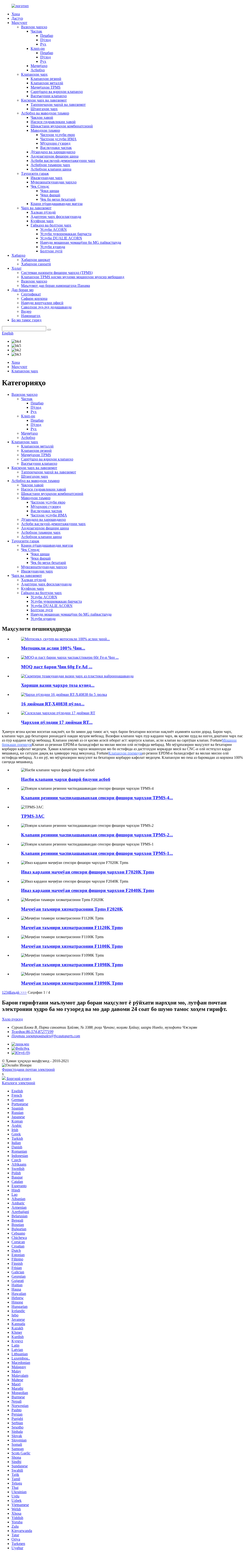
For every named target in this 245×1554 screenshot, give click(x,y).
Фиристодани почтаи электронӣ (28, 1069)
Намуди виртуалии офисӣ (42, 303)
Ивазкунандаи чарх (46, 178)
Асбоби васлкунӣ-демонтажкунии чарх (63, 161)
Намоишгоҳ (30, 316)
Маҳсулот (19, 23)
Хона (15, 14)
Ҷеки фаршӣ (50, 195)
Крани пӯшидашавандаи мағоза (57, 204)
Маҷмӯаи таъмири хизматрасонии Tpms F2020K (72, 909)
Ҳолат (16, 268)
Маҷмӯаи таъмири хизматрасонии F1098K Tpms (72, 964)
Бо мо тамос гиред (26, 320)
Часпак (36, 31)
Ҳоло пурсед (12, 1019)
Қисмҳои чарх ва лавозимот (44, 100)
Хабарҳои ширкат (35, 260)
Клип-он (38, 48)
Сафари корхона (34, 298)
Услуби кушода (52, 247)
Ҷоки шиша (49, 191)
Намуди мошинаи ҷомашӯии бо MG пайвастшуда (80, 242)
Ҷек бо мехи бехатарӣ (58, 199)
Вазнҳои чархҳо (34, 27)
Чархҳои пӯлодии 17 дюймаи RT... (57, 722)
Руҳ (43, 44)
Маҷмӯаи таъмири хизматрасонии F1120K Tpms (72, 927)
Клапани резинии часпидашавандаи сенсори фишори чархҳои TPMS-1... (97, 853)
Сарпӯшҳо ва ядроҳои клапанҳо (57, 92)
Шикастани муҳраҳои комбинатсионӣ (62, 126)
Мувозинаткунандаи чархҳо (54, 182)
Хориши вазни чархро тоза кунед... (58, 685)
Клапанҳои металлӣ (47, 83)
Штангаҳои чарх (44, 109)
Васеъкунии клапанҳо (49, 96)
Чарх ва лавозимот (36, 208)
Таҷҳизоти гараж (35, 173)
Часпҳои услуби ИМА (58, 139)
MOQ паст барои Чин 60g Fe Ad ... (56, 666)
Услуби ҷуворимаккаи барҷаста (65, 234)
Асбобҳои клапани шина (51, 169)
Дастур (17, 18)
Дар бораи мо (22, 290)
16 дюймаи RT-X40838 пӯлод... (52, 703)
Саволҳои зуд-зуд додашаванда (46, 307)
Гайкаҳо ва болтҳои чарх (51, 225)
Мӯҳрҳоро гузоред (55, 143)
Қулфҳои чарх (42, 221)
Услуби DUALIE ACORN (61, 238)
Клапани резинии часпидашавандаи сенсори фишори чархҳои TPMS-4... (97, 797)
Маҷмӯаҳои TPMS (46, 87)
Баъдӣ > (16, 992)
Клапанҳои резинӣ (46, 79)
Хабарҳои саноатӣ (36, 264)
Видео (26, 311)
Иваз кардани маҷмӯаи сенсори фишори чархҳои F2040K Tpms (87, 890)
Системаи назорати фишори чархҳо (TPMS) (57, 273)
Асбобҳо (38, 70)
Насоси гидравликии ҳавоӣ (53, 122)
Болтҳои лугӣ (51, 251)
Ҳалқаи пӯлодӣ (43, 212)
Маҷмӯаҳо (39, 66)
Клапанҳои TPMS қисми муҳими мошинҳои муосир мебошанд (72, 277)
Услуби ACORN (53, 229)
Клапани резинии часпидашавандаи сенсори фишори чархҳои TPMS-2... (97, 834)
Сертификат (31, 294)
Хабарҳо (18, 255)
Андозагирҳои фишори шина (54, 156)
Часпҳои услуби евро (57, 135)
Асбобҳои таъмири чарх (50, 165)
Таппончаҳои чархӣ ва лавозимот (58, 104)
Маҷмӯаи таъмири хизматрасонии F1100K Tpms (72, 946)
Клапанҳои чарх (34, 74)
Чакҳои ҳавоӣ (42, 117)
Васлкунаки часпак (56, 148)
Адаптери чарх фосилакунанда (56, 217)
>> (24, 992)
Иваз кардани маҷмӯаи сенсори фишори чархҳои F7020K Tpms (87, 871)
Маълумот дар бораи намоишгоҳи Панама (55, 286)
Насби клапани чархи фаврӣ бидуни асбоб (65, 779)
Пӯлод (45, 40)
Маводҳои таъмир (45, 130)
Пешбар (46, 36)
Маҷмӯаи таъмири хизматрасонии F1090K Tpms (72, 983)
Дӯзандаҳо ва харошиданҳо (53, 152)
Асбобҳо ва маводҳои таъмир (45, 113)
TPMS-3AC (33, 816)
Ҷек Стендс (40, 186)
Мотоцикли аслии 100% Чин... (53, 648)
